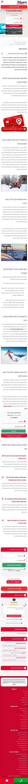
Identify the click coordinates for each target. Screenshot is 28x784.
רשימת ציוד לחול (24, 726)
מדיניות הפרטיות (14, 31)
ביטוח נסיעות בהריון (23, 737)
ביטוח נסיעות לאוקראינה (22, 758)
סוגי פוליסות (25, 749)
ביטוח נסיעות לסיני (23, 765)
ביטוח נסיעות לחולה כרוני (22, 745)
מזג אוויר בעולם (24, 723)
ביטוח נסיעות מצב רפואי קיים (21, 741)
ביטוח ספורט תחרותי (21, 633)
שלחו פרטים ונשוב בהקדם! (14, 26)
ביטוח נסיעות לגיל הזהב (22, 734)
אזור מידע (25, 713)
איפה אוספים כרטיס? (23, 715)
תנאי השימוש (8, 434)
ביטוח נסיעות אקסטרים (17, 329)
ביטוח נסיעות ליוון (23, 756)
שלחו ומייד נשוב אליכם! (14, 565)
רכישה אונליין (24, 711)
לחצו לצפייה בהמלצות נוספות (14, 616)
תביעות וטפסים (24, 728)
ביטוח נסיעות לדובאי (23, 763)
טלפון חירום (25, 717)
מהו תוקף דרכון (24, 721)
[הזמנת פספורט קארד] (14, 131)
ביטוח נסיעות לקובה (23, 771)
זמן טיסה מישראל (23, 719)
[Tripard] (21, 2)
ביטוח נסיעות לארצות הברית (21, 754)
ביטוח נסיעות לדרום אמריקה (21, 769)
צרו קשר (25, 693)
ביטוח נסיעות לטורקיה (23, 760)
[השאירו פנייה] (7, 781)
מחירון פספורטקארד (23, 708)
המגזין (26, 695)
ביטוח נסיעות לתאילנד (22, 767)
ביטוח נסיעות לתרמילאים (22, 743)
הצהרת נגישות (24, 702)
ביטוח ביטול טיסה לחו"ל (22, 732)
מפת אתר (25, 704)
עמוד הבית (25, 691)
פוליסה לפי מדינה (23, 773)
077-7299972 (14, 417)
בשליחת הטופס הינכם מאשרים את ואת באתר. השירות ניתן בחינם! (14, 31)
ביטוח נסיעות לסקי (23, 747)
